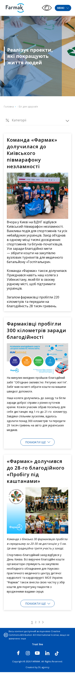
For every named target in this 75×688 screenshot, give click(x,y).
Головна (9, 106)
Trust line (37, 644)
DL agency (43, 667)
